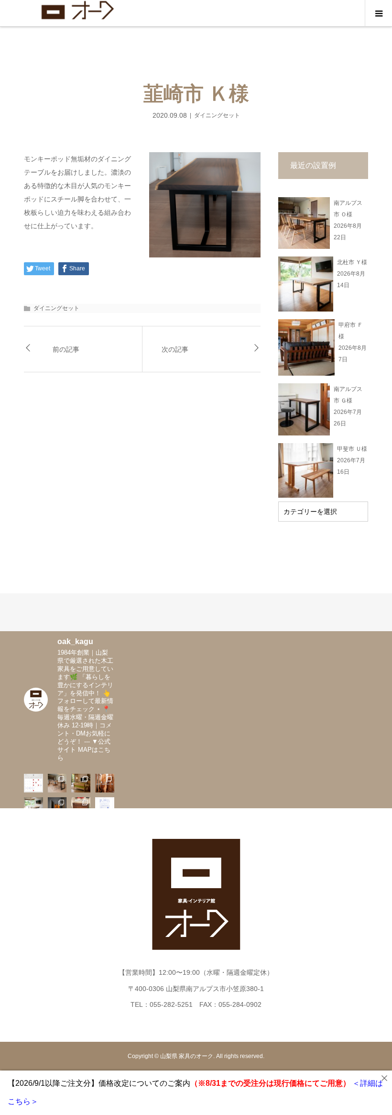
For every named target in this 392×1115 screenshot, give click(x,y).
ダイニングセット (217, 115)
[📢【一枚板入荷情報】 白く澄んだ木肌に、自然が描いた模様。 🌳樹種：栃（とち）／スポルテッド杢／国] (104, 783)
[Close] (384, 1078)
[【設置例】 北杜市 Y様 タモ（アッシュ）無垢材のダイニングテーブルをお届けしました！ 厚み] (33, 806)
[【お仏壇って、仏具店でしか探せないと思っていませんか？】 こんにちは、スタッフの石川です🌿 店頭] (57, 806)
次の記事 (175, 349)
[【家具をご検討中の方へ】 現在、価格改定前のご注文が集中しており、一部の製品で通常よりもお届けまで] (104, 806)
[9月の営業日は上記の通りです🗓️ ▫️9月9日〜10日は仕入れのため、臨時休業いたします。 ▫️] (33, 783)
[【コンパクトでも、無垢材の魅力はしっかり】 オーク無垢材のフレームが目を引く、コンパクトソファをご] (80, 783)
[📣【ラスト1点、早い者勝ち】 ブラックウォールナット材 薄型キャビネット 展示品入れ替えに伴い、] (80, 806)
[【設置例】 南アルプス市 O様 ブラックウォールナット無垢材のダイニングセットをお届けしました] (57, 783)
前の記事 (66, 349)
